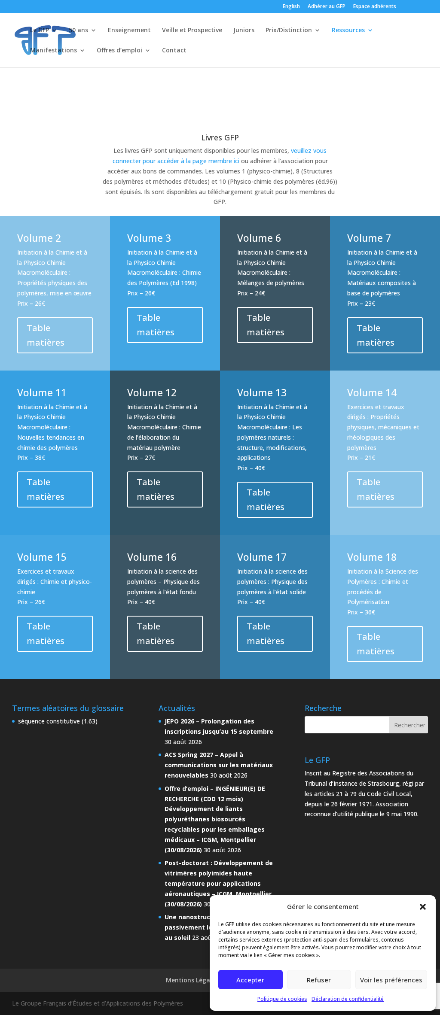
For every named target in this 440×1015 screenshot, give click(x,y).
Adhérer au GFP (326, 7)
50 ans (78, 30)
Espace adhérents (374, 7)
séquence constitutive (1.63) (58, 721)
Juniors (243, 30)
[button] (423, 907)
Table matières (45, 335)
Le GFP (39, 30)
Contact (174, 50)
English (291, 7)
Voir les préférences (391, 979)
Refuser (319, 979)
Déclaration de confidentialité (348, 999)
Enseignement (129, 30)
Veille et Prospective (192, 30)
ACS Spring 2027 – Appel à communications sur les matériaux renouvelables (219, 765)
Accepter (250, 979)
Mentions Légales (192, 980)
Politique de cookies (282, 999)
